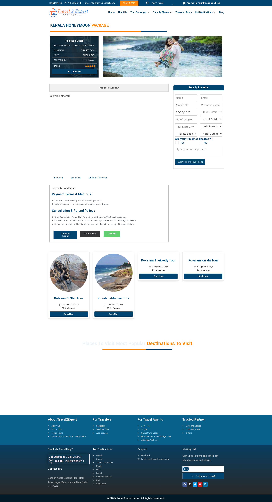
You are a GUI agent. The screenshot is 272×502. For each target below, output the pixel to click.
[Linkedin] (205, 484)
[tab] (109, 88)
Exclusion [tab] (76, 178)
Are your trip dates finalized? (194, 138)
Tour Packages (138, 12)
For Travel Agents (157, 4)
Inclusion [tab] (58, 178)
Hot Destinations (204, 12)
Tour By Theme (161, 12)
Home (111, 12)
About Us (122, 12)
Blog (221, 12)
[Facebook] (184, 484)
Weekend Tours (184, 12)
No (205, 142)
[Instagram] (190, 484)
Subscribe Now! (205, 476)
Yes (182, 142)
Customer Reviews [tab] (98, 178)
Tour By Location (199, 87)
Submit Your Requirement (190, 162)
